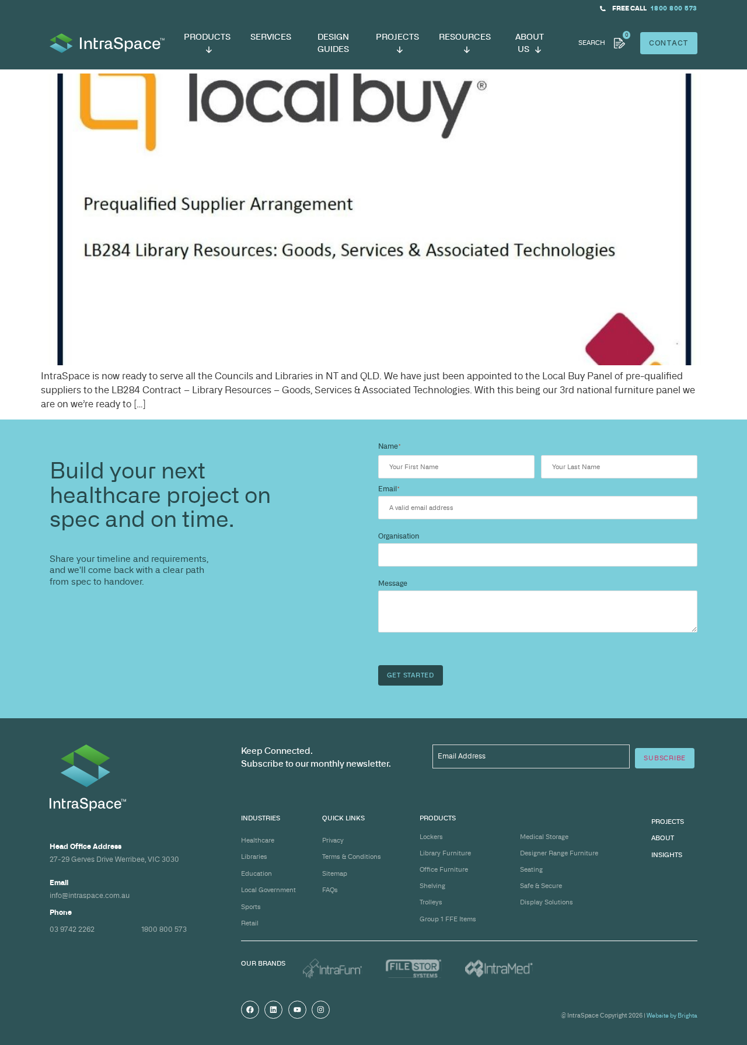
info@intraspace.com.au (90, 895)
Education (256, 873)
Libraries (254, 856)
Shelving (432, 886)
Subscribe (665, 758)
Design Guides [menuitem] (333, 43)
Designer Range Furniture (559, 853)
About (662, 838)
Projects (667, 821)
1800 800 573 (164, 929)
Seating (531, 869)
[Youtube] (297, 1010)
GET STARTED (410, 675)
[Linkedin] (273, 1010)
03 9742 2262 (72, 929)
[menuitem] (207, 43)
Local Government (268, 890)
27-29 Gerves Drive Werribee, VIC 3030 (114, 859)
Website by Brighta (672, 1015)
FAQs (330, 890)
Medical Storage (544, 837)
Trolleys (431, 902)
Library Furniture (445, 853)
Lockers (431, 837)
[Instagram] (321, 1010)
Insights (666, 855)
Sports (251, 907)
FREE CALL (629, 8)
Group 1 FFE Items (448, 919)
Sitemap (334, 873)
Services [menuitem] (270, 37)
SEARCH (591, 43)
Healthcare (257, 840)
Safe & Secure (541, 886)
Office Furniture (444, 869)
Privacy (333, 840)
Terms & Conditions (351, 856)
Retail (250, 923)
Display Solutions (546, 902)
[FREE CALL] (603, 9)
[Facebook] (250, 1010)
